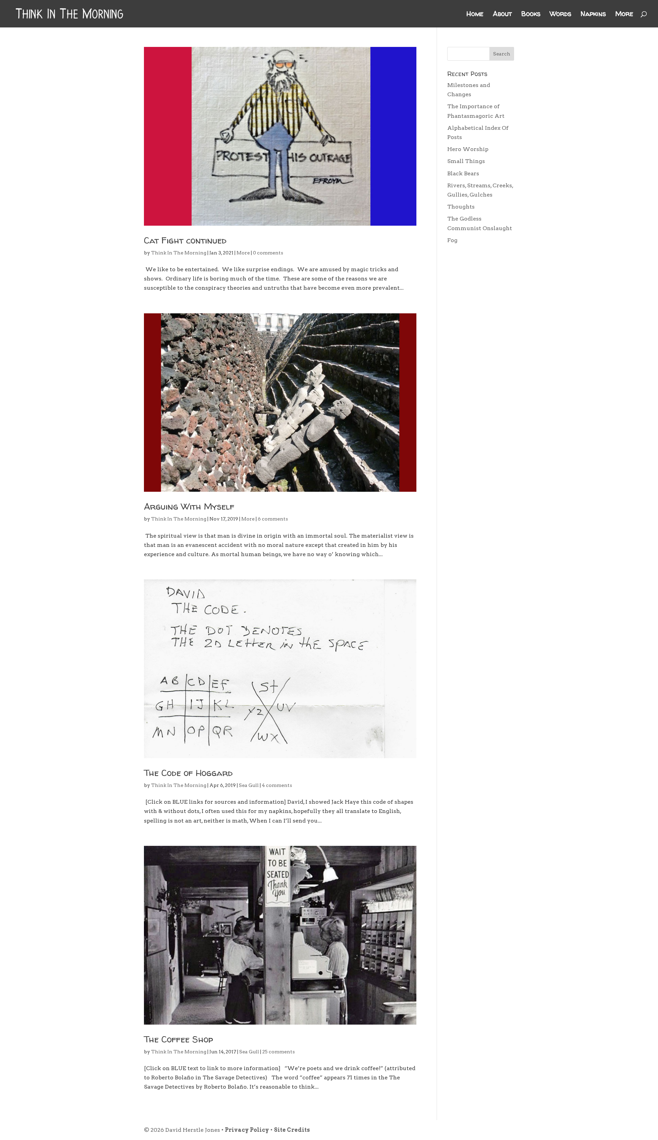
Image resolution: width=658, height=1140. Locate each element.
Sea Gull (249, 785)
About (502, 14)
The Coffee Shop (178, 1039)
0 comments (268, 252)
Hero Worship (467, 149)
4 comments (277, 785)
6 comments (273, 519)
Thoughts (461, 206)
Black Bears (463, 173)
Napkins (593, 14)
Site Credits (292, 1130)
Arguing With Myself (189, 506)
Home (475, 14)
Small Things (466, 161)
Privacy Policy (247, 1130)
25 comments (278, 1051)
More (624, 14)
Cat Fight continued (185, 240)
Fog (452, 240)
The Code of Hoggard (188, 773)
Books (530, 14)
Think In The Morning (178, 252)
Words (560, 14)
